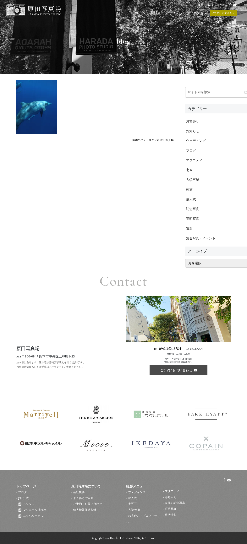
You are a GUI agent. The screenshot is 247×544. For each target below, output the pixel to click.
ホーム (139, 13)
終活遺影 (170, 514)
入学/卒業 (134, 509)
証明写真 (170, 508)
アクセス (200, 13)
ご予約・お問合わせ (223, 13)
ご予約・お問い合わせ (87, 503)
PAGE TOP (237, 524)
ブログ (184, 13)
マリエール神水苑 (34, 509)
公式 (26, 498)
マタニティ (172, 491)
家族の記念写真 (175, 502)
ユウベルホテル (33, 515)
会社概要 (79, 492)
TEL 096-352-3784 (211, 5)
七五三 (132, 503)
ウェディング (136, 492)
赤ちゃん (170, 497)
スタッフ (29, 503)
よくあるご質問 (83, 498)
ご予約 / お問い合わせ (177, 370)
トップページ (26, 486)
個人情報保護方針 (84, 509)
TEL (167, 349)
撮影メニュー (161, 13)
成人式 (132, 498)
